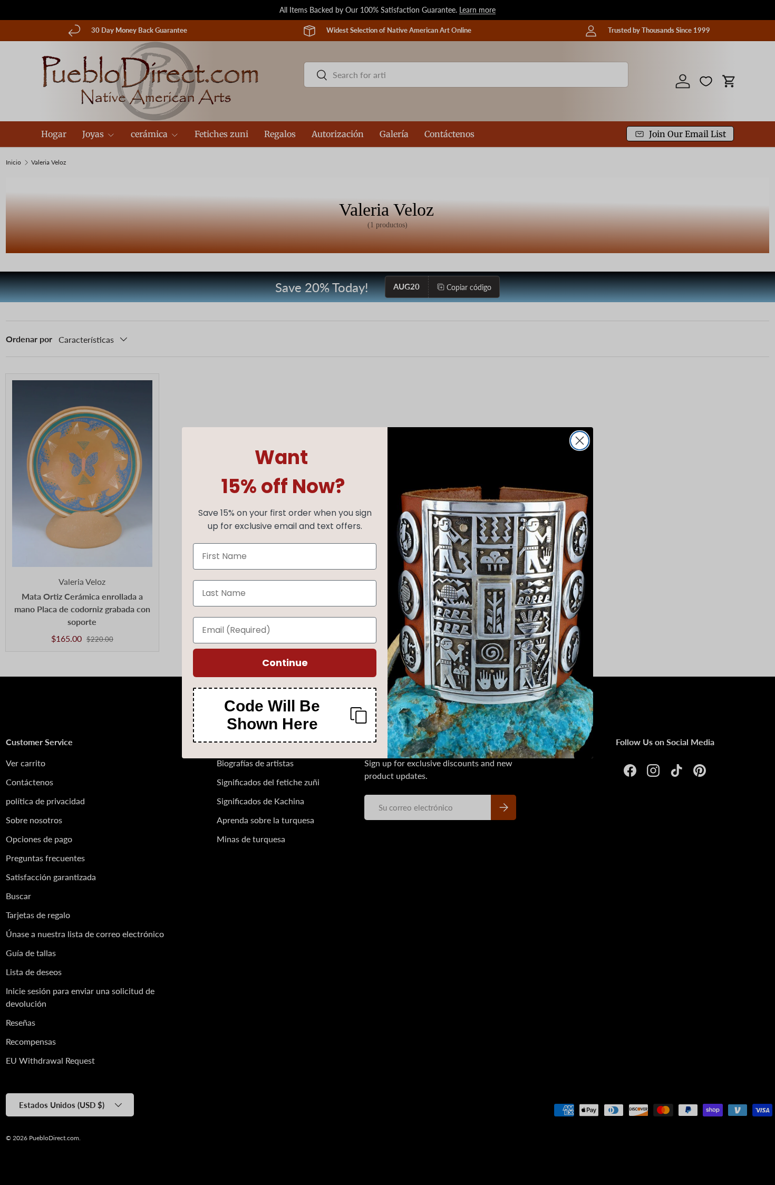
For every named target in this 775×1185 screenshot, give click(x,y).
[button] (284, 715)
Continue (285, 662)
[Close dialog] (579, 440)
